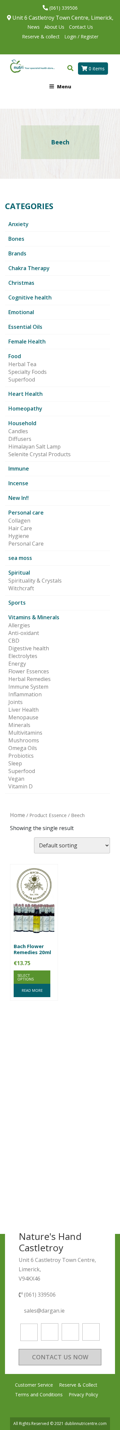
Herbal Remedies (29, 679)
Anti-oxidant (23, 633)
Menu (64, 86)
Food (14, 356)
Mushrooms (23, 740)
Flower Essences (28, 671)
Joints (15, 702)
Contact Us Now (60, 1357)
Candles (18, 431)
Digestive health (28, 648)
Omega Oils (22, 748)
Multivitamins (25, 732)
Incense (18, 483)
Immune (18, 468)
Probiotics (21, 755)
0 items (96, 68)
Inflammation (25, 694)
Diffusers (19, 439)
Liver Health (23, 709)
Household (22, 423)
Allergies (19, 625)
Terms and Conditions (39, 1394)
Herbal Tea (22, 364)
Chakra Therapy (29, 268)
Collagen (19, 520)
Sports (17, 602)
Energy (17, 663)
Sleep (15, 763)
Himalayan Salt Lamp (34, 446)
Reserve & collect (41, 36)
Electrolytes (22, 656)
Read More (32, 990)
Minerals (19, 725)
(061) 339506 (63, 8)
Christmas (21, 282)
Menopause (23, 717)
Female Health (27, 341)
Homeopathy (25, 408)
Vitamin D (20, 786)
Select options (25, 977)
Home (17, 815)
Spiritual (19, 572)
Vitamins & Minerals (33, 617)
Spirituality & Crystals (35, 580)
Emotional (21, 312)
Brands (17, 253)
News (33, 27)
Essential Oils (25, 326)
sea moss (20, 558)
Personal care (26, 512)
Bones (16, 238)
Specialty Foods (27, 372)
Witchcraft (21, 588)
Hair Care (20, 528)
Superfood (21, 379)
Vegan (16, 778)
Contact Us (81, 27)
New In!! (18, 498)
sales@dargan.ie (45, 1310)
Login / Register (81, 36)
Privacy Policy (83, 1394)
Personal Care (26, 543)
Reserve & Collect (78, 1385)
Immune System (28, 686)
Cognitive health (30, 297)
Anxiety (18, 224)
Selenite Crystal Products (39, 454)
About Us (54, 27)
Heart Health (25, 394)
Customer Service (34, 1385)
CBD (13, 640)
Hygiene (18, 536)
